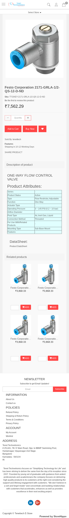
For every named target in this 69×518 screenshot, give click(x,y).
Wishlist (9, 436)
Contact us (11, 403)
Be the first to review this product (19, 100)
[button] (34, 12)
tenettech (17, 139)
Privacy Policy (12, 423)
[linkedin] (30, 502)
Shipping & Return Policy (17, 416)
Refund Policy (12, 412)
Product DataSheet (18, 246)
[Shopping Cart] (63, 5)
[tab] (49, 4)
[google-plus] (37, 502)
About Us (10, 399)
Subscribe (59, 389)
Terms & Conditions (15, 420)
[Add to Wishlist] (42, 129)
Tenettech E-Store (23, 513)
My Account (11, 432)
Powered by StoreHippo (53, 516)
